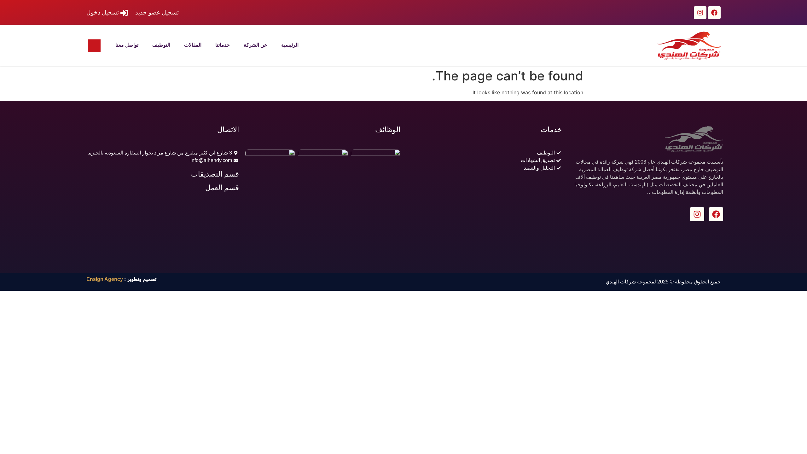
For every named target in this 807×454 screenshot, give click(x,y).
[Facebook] (714, 12)
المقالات (192, 45)
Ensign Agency (104, 279)
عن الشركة (255, 45)
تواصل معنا (126, 45)
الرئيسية (290, 45)
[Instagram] (700, 12)
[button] (94, 45)
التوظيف (161, 45)
